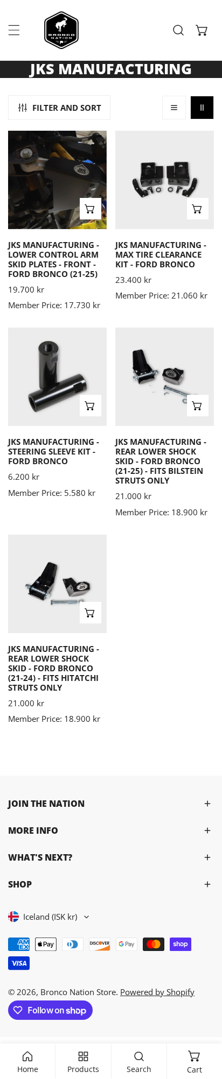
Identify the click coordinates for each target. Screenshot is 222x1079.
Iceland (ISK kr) (50, 916)
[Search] (178, 30)
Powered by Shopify (157, 991)
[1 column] (174, 107)
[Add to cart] (90, 208)
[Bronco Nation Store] (62, 30)
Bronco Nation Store (78, 991)
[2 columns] (202, 107)
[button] (202, 30)
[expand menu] (14, 30)
